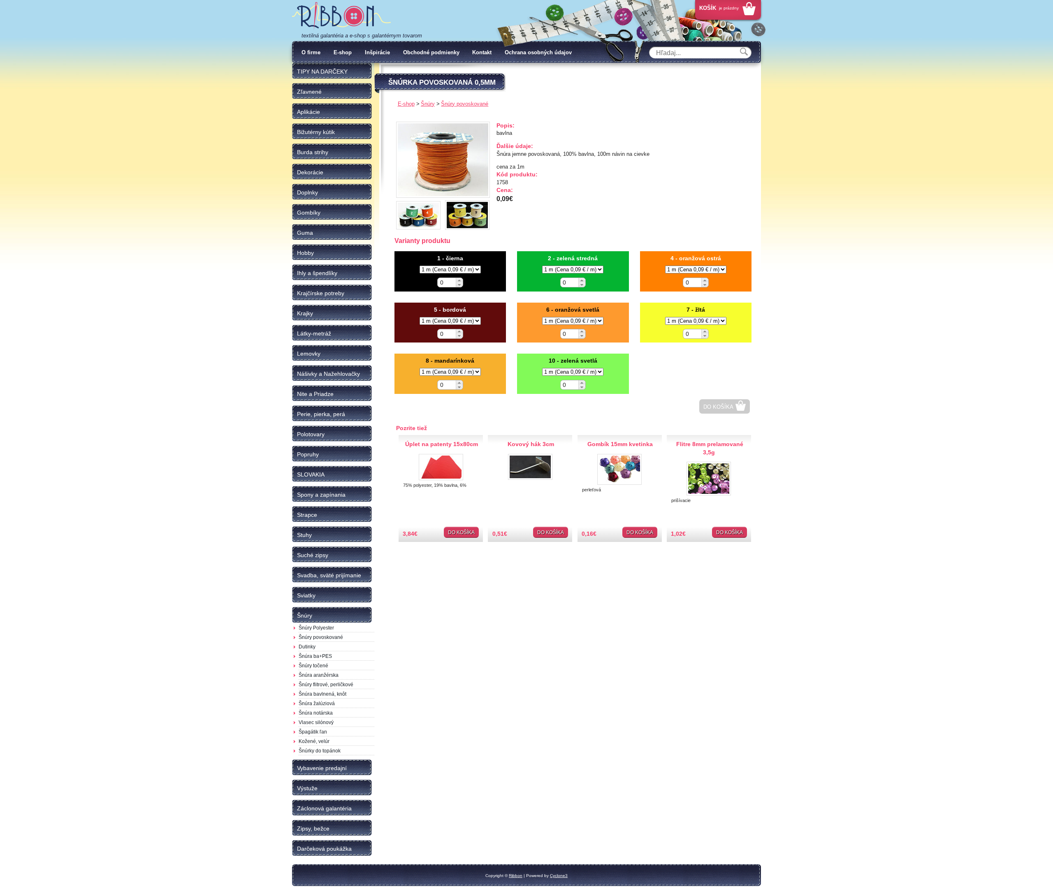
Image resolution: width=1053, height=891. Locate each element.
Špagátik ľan (313, 732)
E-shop (343, 52)
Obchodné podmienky (431, 52)
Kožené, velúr (314, 741)
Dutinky (307, 647)
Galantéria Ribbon (341, 16)
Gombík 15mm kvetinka (620, 444)
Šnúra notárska (316, 713)
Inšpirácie (377, 52)
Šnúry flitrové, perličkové (326, 684)
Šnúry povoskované (321, 637)
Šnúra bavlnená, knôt (322, 694)
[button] (459, 280)
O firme (311, 52)
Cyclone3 (559, 875)
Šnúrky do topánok (320, 751)
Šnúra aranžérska (319, 675)
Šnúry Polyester (316, 628)
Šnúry (428, 104)
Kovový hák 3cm (531, 444)
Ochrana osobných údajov (538, 52)
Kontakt (482, 52)
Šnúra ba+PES (315, 656)
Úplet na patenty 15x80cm (441, 444)
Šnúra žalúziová (317, 703)
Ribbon (515, 875)
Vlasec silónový (316, 722)
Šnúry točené (313, 666)
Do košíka (718, 407)
